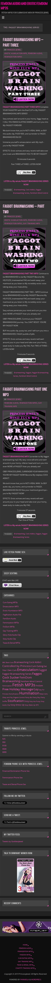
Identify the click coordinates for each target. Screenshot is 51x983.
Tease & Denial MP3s (11, 643)
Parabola (24, 979)
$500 (4, 749)
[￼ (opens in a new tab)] (26, 176)
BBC (3, 662)
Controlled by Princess (16, 666)
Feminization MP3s (13, 57)
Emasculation (27, 669)
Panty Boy (36, 697)
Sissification (16, 701)
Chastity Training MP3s (25, 968)
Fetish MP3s (23, 685)
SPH (37, 705)
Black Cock (10, 662)
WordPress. (36, 979)
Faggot (28, 372)
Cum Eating (37, 666)
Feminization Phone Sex (12, 777)
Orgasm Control (19, 697)
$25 (3, 739)
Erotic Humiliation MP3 (15, 53)
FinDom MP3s (9, 627)
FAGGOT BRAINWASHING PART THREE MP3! (21, 107)
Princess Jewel (14, 50)
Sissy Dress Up (17, 704)
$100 (4, 745)
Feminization (7, 686)
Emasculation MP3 (10, 606)
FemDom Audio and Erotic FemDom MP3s (24, 6)
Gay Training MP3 (31, 223)
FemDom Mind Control (39, 193)
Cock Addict (30, 189)
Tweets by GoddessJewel (12, 841)
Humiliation (29, 693)
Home (25, 945)
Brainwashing (19, 189)
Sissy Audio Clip (9, 639)
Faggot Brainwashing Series (17, 673)
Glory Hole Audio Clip (12, 635)
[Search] (45, 717)
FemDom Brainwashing (17, 679)
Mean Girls (44, 694)
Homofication (14, 694)
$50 (3, 742)
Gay (36, 689)
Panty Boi (28, 697)
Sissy (26, 701)
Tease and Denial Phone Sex (14, 784)
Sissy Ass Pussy (34, 701)
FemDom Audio (35, 53)
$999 (4, 752)
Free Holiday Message (17, 689)
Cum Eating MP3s (10, 602)
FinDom (39, 685)
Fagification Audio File (12, 615)
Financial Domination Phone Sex (16, 771)
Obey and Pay (7, 697)
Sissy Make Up (30, 705)
